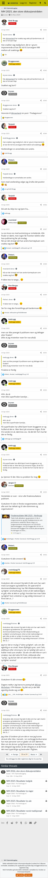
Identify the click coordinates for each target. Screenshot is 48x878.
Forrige (15, 754)
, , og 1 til (17, 374)
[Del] (40, 30)
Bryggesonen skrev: (10, 105)
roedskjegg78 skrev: (10, 623)
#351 (45, 352)
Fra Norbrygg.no (21, 783)
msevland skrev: (9, 269)
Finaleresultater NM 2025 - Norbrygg (26, 515)
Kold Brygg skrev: (9, 138)
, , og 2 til (20, 563)
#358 (45, 618)
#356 (45, 554)
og (10, 189)
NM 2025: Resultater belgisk (19, 781)
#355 (45, 492)
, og (16, 312)
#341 (45, 30)
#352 (45, 390)
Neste (33, 754)
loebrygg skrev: (8, 357)
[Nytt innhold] (40, 3)
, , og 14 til (24, 694)
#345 (45, 169)
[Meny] (3, 3)
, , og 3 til (19, 248)
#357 (45, 579)
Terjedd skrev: (8, 174)
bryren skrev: (7, 35)
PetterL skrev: (8, 299)
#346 (45, 205)
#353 (45, 411)
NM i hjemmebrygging (19, 773)
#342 (45, 70)
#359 (45, 675)
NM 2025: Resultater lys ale (19, 801)
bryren (5, 15)
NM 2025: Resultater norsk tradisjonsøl (24, 811)
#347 (45, 229)
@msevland (10, 38)
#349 (45, 294)
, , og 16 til (23, 539)
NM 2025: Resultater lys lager (19, 791)
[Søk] (45, 3)
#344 (45, 133)
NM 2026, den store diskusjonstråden (23, 771)
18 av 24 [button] (24, 754)
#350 (45, 328)
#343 (45, 100)
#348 (45, 264)
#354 (45, 454)
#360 (45, 710)
